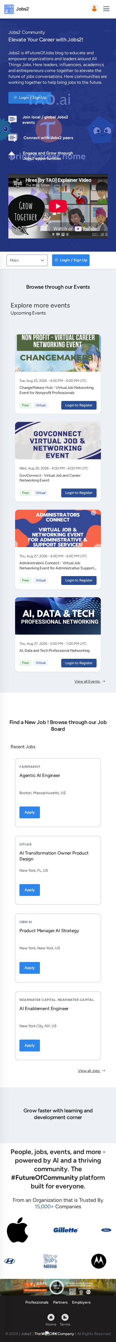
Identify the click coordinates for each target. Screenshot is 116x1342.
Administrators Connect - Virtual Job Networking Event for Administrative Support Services (56, 568)
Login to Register (79, 405)
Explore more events (40, 305)
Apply (30, 812)
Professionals (37, 1302)
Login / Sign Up (32, 97)
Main (14, 260)
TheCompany (54, 1334)
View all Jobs (89, 1071)
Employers (81, 1302)
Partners (60, 1302)
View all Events (87, 681)
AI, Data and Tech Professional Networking (54, 650)
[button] (94, 9)
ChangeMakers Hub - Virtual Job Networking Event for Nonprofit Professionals (56, 390)
